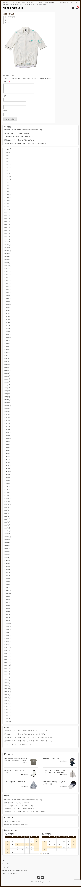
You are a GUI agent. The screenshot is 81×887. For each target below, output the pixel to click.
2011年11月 (7, 564)
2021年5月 (7, 257)
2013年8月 (7, 507)
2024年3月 (7, 188)
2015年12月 (7, 432)
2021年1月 (7, 263)
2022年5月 (7, 230)
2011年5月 (7, 575)
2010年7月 (7, 602)
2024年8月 (7, 182)
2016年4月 (7, 421)
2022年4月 (7, 233)
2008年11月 (7, 647)
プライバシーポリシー (9, 874)
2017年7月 (7, 379)
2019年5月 (7, 319)
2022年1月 (7, 242)
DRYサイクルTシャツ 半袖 (51, 758)
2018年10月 (7, 337)
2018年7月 (7, 346)
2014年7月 (7, 480)
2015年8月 (7, 444)
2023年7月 (7, 209)
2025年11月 (7, 164)
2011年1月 (7, 587)
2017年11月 (7, 367)
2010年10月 (7, 593)
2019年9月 (7, 307)
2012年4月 (7, 549)
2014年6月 (7, 483)
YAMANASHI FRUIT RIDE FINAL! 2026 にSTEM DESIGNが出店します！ (24, 130)
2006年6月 (7, 704)
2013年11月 (7, 501)
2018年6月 (7, 349)
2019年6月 (7, 316)
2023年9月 (7, 203)
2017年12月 (7, 364)
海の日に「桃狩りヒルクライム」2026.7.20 (16, 133)
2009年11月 (7, 626)
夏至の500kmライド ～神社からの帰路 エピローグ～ (20, 140)
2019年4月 (7, 322)
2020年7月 (7, 277)
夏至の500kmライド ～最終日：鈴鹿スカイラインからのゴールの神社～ (25, 143)
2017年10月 (7, 370)
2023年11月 (7, 197)
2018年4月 (7, 355)
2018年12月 (7, 334)
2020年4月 (7, 286)
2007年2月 (7, 686)
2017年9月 (7, 373)
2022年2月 (7, 239)
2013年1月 (7, 528)
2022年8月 (7, 221)
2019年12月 (7, 298)
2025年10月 (7, 167)
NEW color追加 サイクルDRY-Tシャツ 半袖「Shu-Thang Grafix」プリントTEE (15, 759)
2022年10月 (7, 218)
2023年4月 (7, 212)
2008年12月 (7, 644)
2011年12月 (7, 561)
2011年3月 (7, 581)
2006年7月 (7, 701)
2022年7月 (7, 224)
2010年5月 (7, 608)
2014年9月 (7, 474)
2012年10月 (7, 537)
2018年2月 (7, 358)
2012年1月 (7, 558)
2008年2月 (7, 662)
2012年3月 (7, 552)
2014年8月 (7, 477)
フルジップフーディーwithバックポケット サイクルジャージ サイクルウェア (54, 771)
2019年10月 (7, 304)
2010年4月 (7, 611)
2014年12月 (7, 465)
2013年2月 (7, 525)
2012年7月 (7, 543)
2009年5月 (7, 635)
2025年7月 (7, 173)
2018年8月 (7, 343)
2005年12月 (7, 721)
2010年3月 (7, 614)
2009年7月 (7, 632)
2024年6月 (7, 185)
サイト (5, 110)
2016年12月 (7, 400)
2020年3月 (7, 289)
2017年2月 (7, 394)
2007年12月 (7, 665)
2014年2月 (7, 492)
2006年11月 (7, 692)
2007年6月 (7, 677)
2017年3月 (7, 391)
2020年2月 (7, 292)
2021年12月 (7, 245)
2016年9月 (7, 409)
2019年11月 (7, 301)
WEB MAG (5, 864)
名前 (4, 96)
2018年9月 (7, 340)
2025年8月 (7, 170)
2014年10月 (7, 471)
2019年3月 (7, 325)
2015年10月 (7, 438)
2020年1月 (7, 295)
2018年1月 (7, 361)
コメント (6, 81)
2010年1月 (7, 620)
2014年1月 (7, 495)
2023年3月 (7, 215)
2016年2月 (7, 426)
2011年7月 (7, 569)
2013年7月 (7, 510)
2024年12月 (7, 176)
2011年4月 (7, 578)
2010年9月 (7, 596)
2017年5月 (7, 385)
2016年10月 (7, 406)
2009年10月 (7, 629)
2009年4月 (7, 638)
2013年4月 (7, 519)
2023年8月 (7, 206)
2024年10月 (7, 179)
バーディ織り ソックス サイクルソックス (15, 771)
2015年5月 (7, 450)
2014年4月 (7, 489)
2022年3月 (7, 236)
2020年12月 (7, 266)
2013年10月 (7, 504)
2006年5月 (7, 707)
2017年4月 (7, 388)
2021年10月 (7, 251)
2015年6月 (7, 447)
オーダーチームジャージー (12, 744)
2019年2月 (7, 328)
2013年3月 (7, 522)
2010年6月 (7, 605)
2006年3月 (7, 712)
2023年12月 (7, 194)
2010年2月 (7, 617)
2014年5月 (7, 486)
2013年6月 (7, 513)
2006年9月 (7, 695)
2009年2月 (7, 641)
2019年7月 (7, 313)
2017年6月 (7, 382)
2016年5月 (7, 418)
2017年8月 (7, 376)
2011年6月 (7, 572)
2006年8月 (7, 698)
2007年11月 (7, 668)
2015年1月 (7, 462)
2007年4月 (7, 683)
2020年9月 (7, 272)
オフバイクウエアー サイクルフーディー (15, 783)
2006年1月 (7, 718)
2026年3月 (7, 161)
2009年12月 (7, 623)
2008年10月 (7, 650)
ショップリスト (7, 867)
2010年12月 (7, 590)
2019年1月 (7, 331)
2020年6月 (7, 280)
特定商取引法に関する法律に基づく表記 (16, 824)
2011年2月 (7, 584)
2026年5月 (7, 158)
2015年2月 (7, 459)
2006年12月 (7, 689)
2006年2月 (7, 715)
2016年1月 (7, 429)
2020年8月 (7, 275)
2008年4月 (7, 659)
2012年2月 (7, 555)
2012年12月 (7, 531)
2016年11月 (7, 403)
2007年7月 (7, 674)
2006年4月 (7, 710)
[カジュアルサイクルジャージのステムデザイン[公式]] (13, 8)
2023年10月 (7, 200)
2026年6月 (7, 155)
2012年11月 (7, 534)
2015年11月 (7, 435)
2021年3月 (7, 260)
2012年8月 (7, 540)
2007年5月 (7, 680)
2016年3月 (7, 423)
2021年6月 (7, 254)
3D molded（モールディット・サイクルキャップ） (19, 136)
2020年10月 (7, 269)
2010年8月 (7, 599)
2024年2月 (7, 191)
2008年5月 (7, 656)
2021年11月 (7, 248)
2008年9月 (7, 653)
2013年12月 (7, 498)
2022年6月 (7, 227)
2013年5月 (7, 516)
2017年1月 (7, 397)
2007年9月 (7, 671)
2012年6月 (7, 546)
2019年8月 (7, 310)
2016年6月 (7, 415)
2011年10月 (7, 566)
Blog (3, 860)
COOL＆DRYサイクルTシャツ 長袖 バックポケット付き (54, 783)
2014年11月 (7, 468)
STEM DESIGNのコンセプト (12, 821)
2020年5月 (7, 283)
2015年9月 (7, 441)
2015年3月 (7, 456)
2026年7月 (7, 152)
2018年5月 (7, 352)
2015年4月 (7, 453)
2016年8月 (7, 412)
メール (5, 103)
